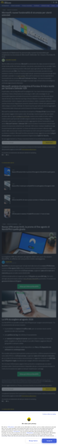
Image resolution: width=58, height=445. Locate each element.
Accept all (49, 440)
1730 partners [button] (10, 427)
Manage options (33, 440)
